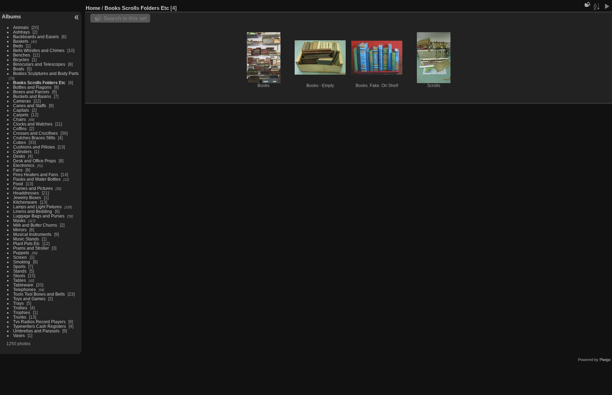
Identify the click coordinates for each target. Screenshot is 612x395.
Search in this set (125, 18)
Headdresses (26, 193)
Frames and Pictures (33, 188)
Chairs (19, 119)
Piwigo (605, 360)
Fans (18, 170)
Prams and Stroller (31, 248)
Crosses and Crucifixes (35, 133)
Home (93, 8)
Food (18, 183)
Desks (19, 156)
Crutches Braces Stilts (34, 137)
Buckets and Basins (32, 96)
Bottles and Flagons (32, 87)
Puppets (21, 252)
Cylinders (22, 151)
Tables (19, 280)
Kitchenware (25, 202)
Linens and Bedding (32, 211)
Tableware (23, 285)
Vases (19, 335)
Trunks (19, 317)
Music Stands (26, 239)
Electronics (23, 165)
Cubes (19, 142)
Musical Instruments (32, 234)
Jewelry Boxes (27, 197)
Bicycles (21, 59)
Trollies (20, 308)
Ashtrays (21, 32)
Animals (21, 27)
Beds (18, 45)
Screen (20, 257)
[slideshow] (606, 6)
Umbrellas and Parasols (36, 331)
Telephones (24, 289)
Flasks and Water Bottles (37, 179)
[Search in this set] (587, 4)
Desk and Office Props (34, 160)
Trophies (21, 312)
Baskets (20, 41)
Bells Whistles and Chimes (38, 50)
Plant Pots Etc (26, 243)
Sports (19, 266)
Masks (19, 220)
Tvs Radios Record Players (39, 321)
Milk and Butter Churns (35, 225)
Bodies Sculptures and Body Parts (46, 73)
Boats (18, 68)
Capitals (21, 110)
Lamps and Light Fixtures (37, 206)
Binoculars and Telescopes (39, 64)
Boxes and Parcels (31, 91)
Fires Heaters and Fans (35, 174)
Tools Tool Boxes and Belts (39, 294)
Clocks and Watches (32, 124)
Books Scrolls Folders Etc (39, 82)
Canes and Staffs (29, 105)
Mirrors (20, 229)
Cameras (22, 101)
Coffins (20, 128)
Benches (21, 55)
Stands (20, 271)
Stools (19, 275)
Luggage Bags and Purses (38, 216)
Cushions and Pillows (34, 147)
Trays (18, 303)
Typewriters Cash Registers (39, 326)
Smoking (21, 262)
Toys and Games (29, 298)
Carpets (20, 114)
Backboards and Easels (36, 36)
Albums (11, 16)
